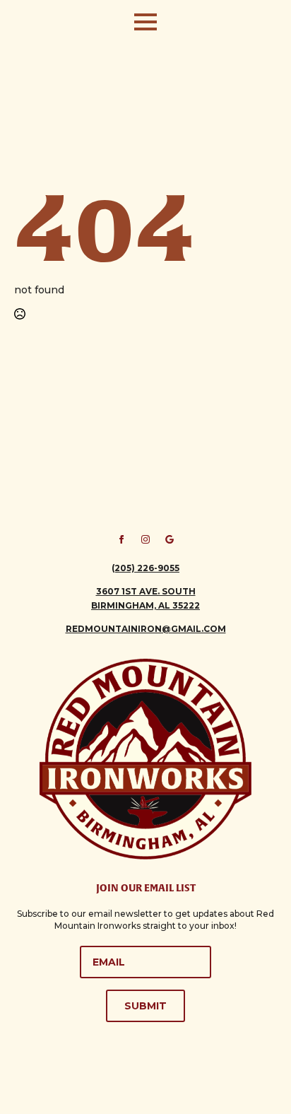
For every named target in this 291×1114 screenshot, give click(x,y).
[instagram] (145, 539)
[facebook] (121, 539)
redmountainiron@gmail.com (146, 628)
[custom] (169, 539)
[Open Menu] (145, 22)
